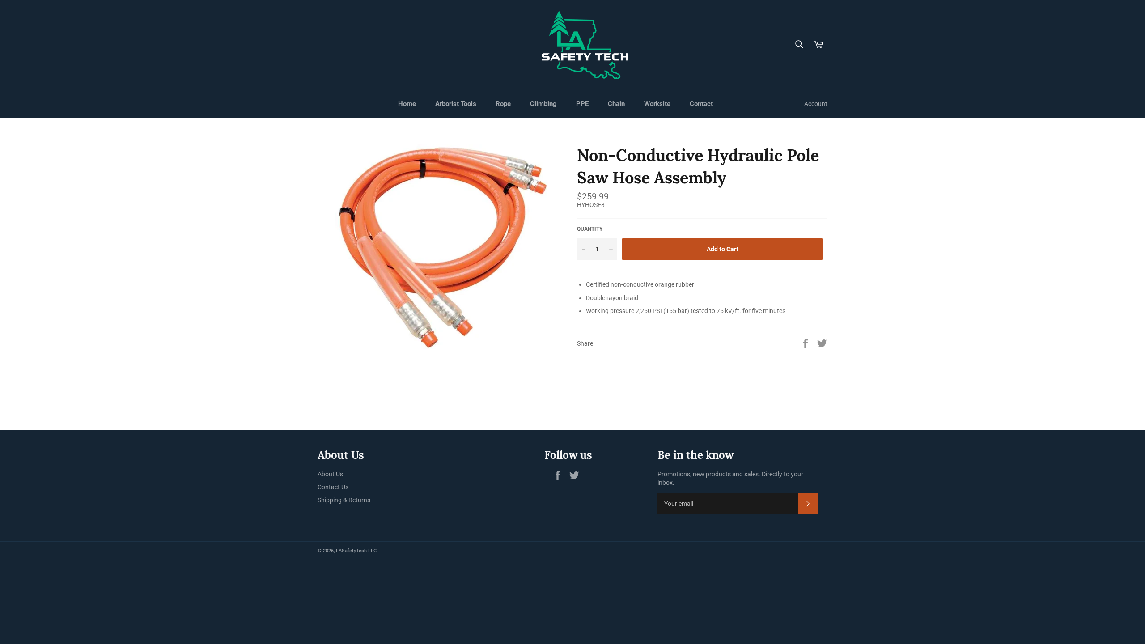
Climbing (543, 104)
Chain (616, 104)
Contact (701, 104)
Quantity (589, 229)
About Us (330, 474)
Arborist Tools (455, 104)
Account (815, 103)
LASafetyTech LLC (356, 551)
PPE (582, 104)
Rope (503, 104)
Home (407, 104)
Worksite (657, 104)
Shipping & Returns (344, 500)
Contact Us (333, 487)
